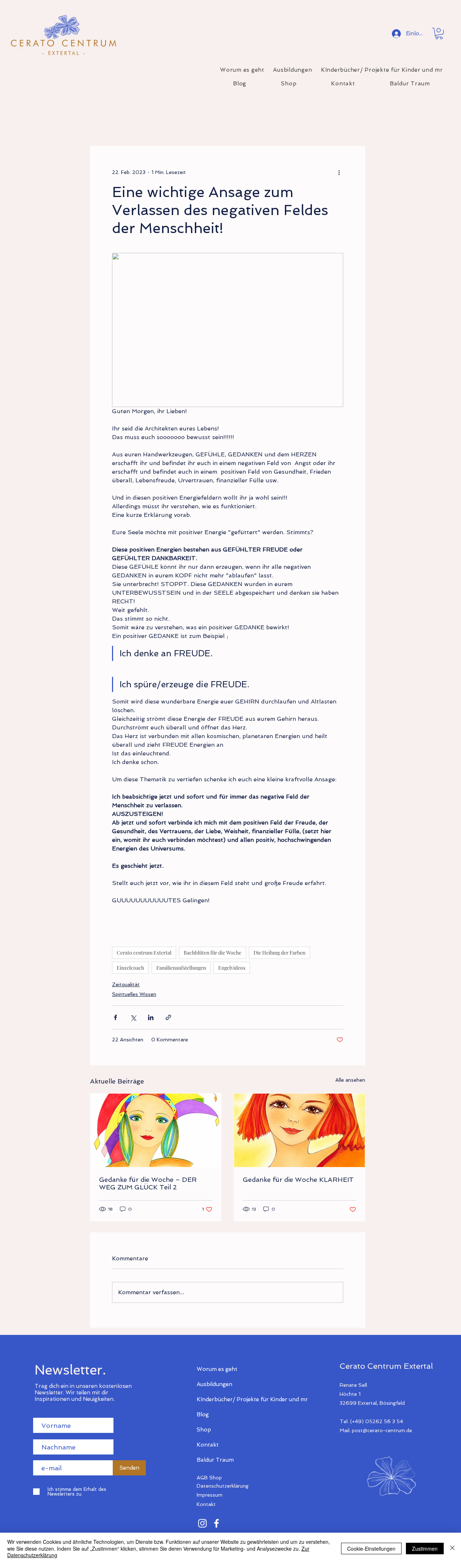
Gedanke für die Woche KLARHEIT (298, 1179)
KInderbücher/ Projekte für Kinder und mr (222, 1399)
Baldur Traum (215, 1460)
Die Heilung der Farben (279, 952)
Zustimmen (425, 1548)
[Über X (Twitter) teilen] (133, 1017)
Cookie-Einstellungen (371, 1548)
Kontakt (208, 1445)
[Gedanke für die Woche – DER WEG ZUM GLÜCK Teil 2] (155, 1130)
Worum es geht (217, 1369)
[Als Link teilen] (168, 1017)
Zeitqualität (126, 984)
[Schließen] (452, 1548)
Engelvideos (231, 967)
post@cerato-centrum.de (382, 1430)
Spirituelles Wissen (134, 994)
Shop (204, 1429)
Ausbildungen (214, 1384)
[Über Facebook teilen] (115, 1017)
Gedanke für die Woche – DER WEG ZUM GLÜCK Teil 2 (148, 1183)
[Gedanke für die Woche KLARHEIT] (299, 1130)
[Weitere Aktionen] (339, 172)
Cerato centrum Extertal (144, 952)
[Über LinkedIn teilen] (150, 1017)
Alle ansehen (350, 1080)
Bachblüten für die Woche (212, 952)
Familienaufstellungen (181, 967)
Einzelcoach (130, 967)
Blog (203, 1414)
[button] (439, 33)
